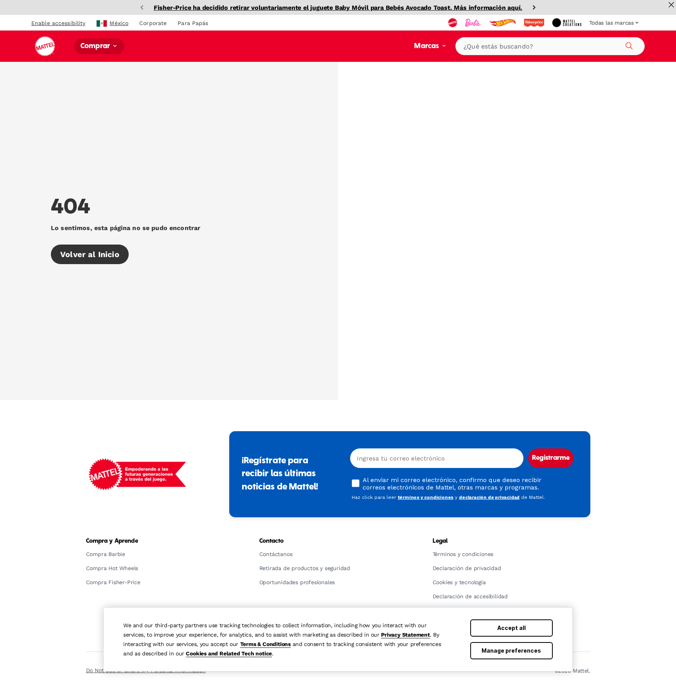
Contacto (271, 541)
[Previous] (142, 7)
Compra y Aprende (112, 541)
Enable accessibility (58, 23)
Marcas (427, 46)
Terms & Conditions (265, 644)
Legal (440, 541)
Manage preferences (511, 650)
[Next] (534, 7)
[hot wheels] (503, 23)
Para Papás (193, 23)
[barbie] (473, 23)
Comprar (96, 46)
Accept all (511, 627)
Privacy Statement (405, 635)
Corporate (153, 23)
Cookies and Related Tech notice (229, 653)
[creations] (567, 23)
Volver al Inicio (89, 254)
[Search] (627, 44)
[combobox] (550, 46)
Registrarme (551, 458)
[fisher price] (535, 23)
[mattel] (453, 23)
